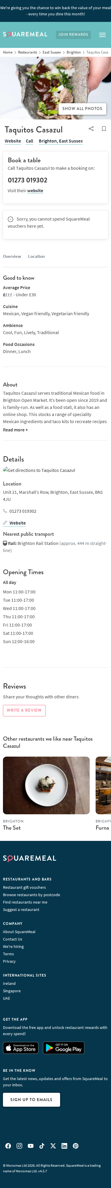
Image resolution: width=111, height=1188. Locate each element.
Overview (12, 256)
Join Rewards (73, 34)
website (35, 190)
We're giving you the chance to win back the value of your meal (55, 11)
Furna (102, 827)
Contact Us (12, 939)
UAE (6, 998)
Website (13, 141)
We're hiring (13, 946)
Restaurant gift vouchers (24, 887)
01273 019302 (22, 511)
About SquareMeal (19, 931)
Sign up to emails (31, 1100)
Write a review (24, 710)
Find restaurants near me (25, 902)
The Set (12, 827)
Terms (8, 953)
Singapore (12, 990)
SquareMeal (25, 35)
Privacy (9, 961)
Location (36, 256)
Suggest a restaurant (21, 909)
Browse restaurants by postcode (31, 894)
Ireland (9, 983)
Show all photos (82, 108)
